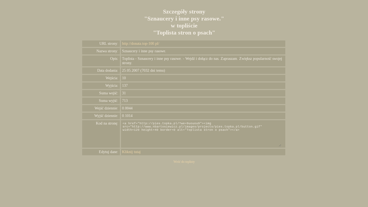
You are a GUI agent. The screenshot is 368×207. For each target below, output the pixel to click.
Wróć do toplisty (184, 162)
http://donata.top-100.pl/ (140, 44)
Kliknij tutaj (131, 152)
